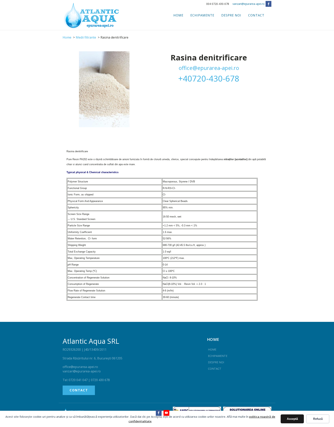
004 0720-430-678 (217, 4)
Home (178, 15)
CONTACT (79, 390)
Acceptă (292, 418)
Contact (256, 15)
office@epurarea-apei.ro (209, 67)
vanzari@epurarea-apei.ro (249, 4)
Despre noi (231, 15)
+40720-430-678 (208, 78)
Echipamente (202, 15)
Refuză (318, 418)
